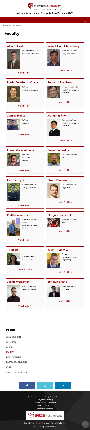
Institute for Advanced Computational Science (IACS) (45, 13)
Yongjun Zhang (57, 281)
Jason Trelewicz (57, 249)
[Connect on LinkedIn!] (63, 385)
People (11, 25)
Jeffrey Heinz (16, 115)
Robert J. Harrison (59, 82)
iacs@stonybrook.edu (45, 408)
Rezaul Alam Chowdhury (63, 46)
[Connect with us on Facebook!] (27, 385)
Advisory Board (14, 337)
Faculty (18, 25)
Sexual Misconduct (42, 423)
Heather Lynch (16, 180)
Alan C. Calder (16, 46)
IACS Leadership (13, 357)
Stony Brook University (48, 427)
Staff (8, 367)
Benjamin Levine (58, 150)
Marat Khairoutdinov (20, 150)
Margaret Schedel (59, 215)
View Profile (23, 72)
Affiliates (11, 342)
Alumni (9, 347)
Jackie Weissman (18, 281)
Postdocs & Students (16, 362)
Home (5, 25)
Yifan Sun (13, 249)
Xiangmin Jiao (56, 115)
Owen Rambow (57, 180)
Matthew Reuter (18, 215)
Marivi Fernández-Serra (22, 82)
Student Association (16, 372)
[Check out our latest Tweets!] (45, 385)
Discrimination (29, 423)
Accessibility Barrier (58, 423)
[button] (45, 20)
